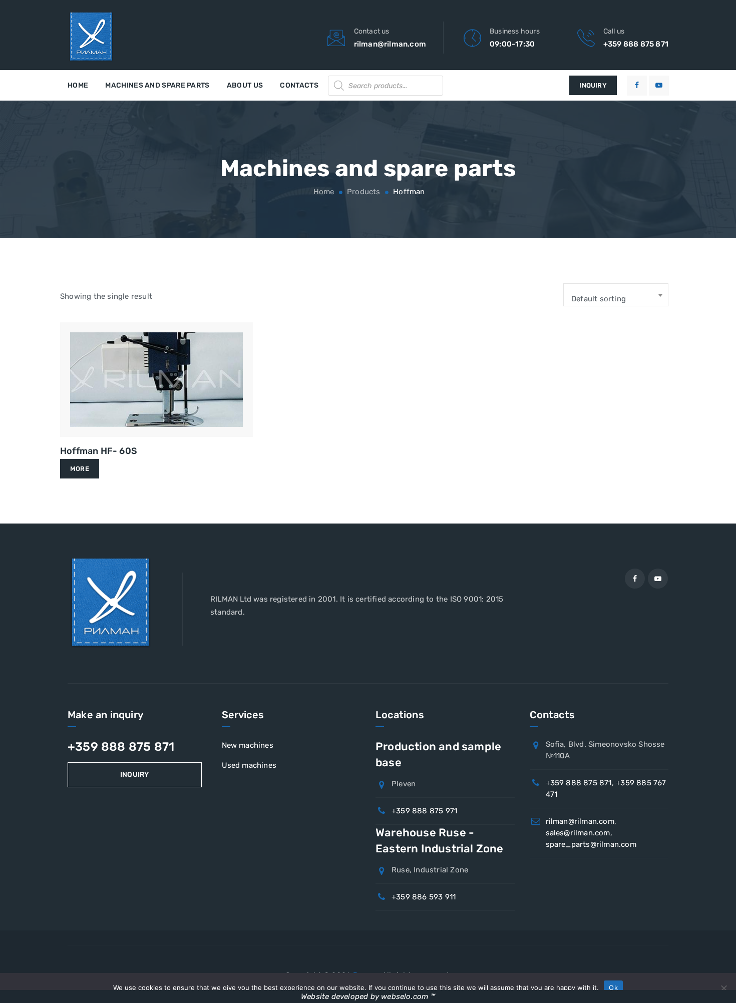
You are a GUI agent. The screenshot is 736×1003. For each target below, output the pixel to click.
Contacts (299, 85)
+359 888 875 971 (424, 810)
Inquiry (134, 774)
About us (245, 85)
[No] (723, 988)
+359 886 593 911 (424, 896)
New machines (247, 745)
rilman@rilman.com (390, 44)
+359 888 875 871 (635, 44)
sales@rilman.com (578, 832)
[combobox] (615, 294)
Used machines (249, 765)
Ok (613, 987)
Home (78, 85)
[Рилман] (91, 38)
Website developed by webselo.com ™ (368, 996)
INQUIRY (592, 85)
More (79, 468)
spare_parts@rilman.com (591, 844)
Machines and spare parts (157, 85)
